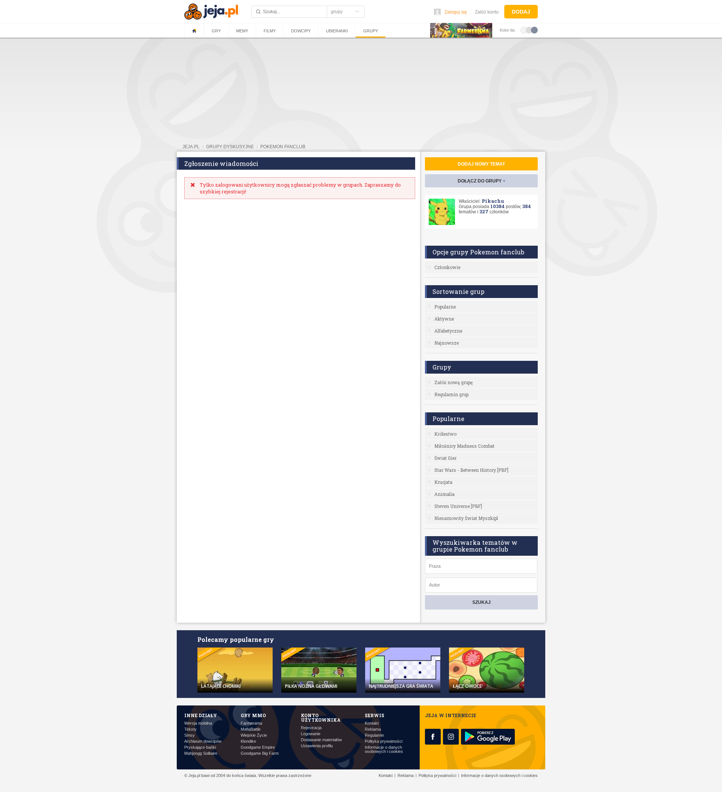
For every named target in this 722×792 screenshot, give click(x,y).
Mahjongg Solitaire (200, 753)
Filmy (270, 31)
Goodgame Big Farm (260, 753)
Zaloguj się (455, 12)
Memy (242, 31)
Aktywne (444, 319)
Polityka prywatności (383, 741)
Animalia (444, 494)
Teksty (190, 729)
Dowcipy (301, 31)
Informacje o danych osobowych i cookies (384, 749)
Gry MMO (253, 715)
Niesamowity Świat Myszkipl (466, 518)
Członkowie (447, 267)
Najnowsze (446, 343)
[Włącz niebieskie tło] (534, 29)
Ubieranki (337, 31)
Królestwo (445, 434)
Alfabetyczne (448, 331)
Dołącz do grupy (481, 181)
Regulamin (374, 735)
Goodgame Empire (258, 747)
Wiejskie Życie (254, 735)
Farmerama (251, 723)
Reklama (373, 729)
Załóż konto (487, 12)
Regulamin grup (451, 394)
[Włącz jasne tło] (523, 29)
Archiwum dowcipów (202, 741)
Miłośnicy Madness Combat (464, 446)
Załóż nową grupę (453, 382)
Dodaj (521, 12)
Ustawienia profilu (317, 746)
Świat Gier (445, 458)
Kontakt (372, 723)
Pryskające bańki (200, 747)
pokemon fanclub (282, 146)
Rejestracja (311, 728)
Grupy (370, 31)
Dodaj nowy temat (481, 164)
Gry (216, 31)
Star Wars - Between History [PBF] (471, 470)
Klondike (248, 741)
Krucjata (443, 482)
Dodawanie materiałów (321, 740)
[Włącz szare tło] (529, 29)
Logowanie (310, 734)
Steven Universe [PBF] (458, 506)
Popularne (445, 307)
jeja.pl (191, 146)
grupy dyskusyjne (230, 146)
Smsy (189, 735)
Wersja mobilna (198, 723)
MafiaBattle (251, 729)
